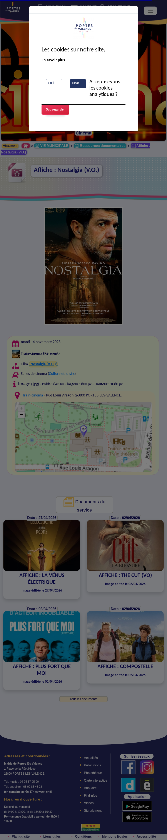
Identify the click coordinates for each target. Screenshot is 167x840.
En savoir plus (53, 60)
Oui (51, 83)
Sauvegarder (55, 109)
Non (75, 83)
